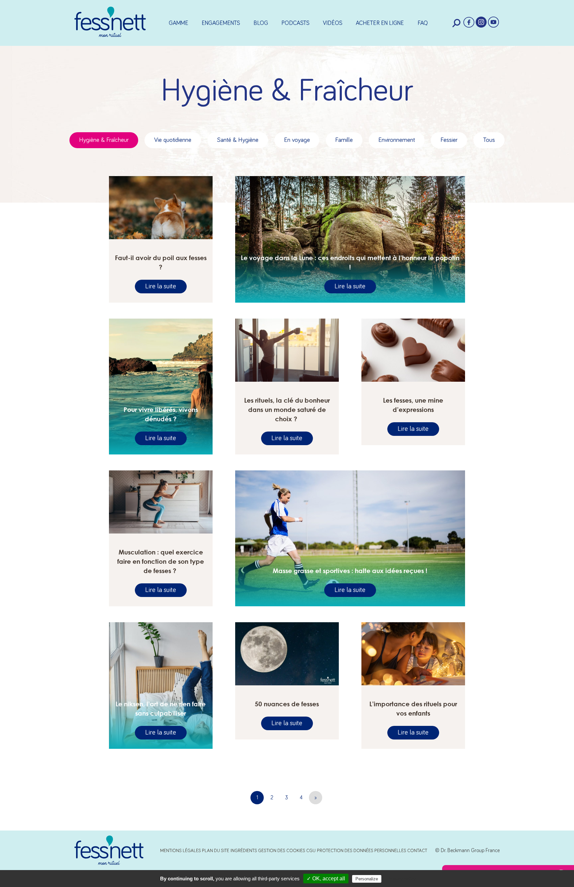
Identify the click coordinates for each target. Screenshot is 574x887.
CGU (311, 850)
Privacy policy (401, 878)
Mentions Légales (180, 850)
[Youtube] (493, 22)
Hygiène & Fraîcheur (104, 140)
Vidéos (332, 23)
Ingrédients (244, 850)
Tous (489, 140)
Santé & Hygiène (237, 140)
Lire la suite (160, 286)
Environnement (396, 140)
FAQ (423, 23)
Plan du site (215, 850)
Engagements (221, 23)
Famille (344, 140)
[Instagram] (481, 22)
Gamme (178, 23)
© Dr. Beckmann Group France (467, 850)
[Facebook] (469, 22)
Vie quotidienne (172, 140)
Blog (260, 23)
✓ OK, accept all (326, 878)
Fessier (448, 140)
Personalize (366, 878)
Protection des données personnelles (361, 850)
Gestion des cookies (281, 850)
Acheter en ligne (380, 23)
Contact (417, 850)
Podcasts (295, 23)
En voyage (297, 140)
